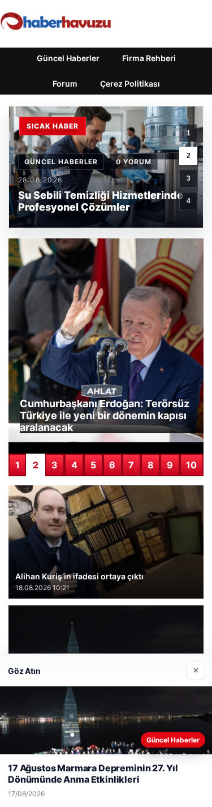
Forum (65, 83)
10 (191, 465)
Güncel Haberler (68, 58)
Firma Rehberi (149, 58)
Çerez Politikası (130, 83)
